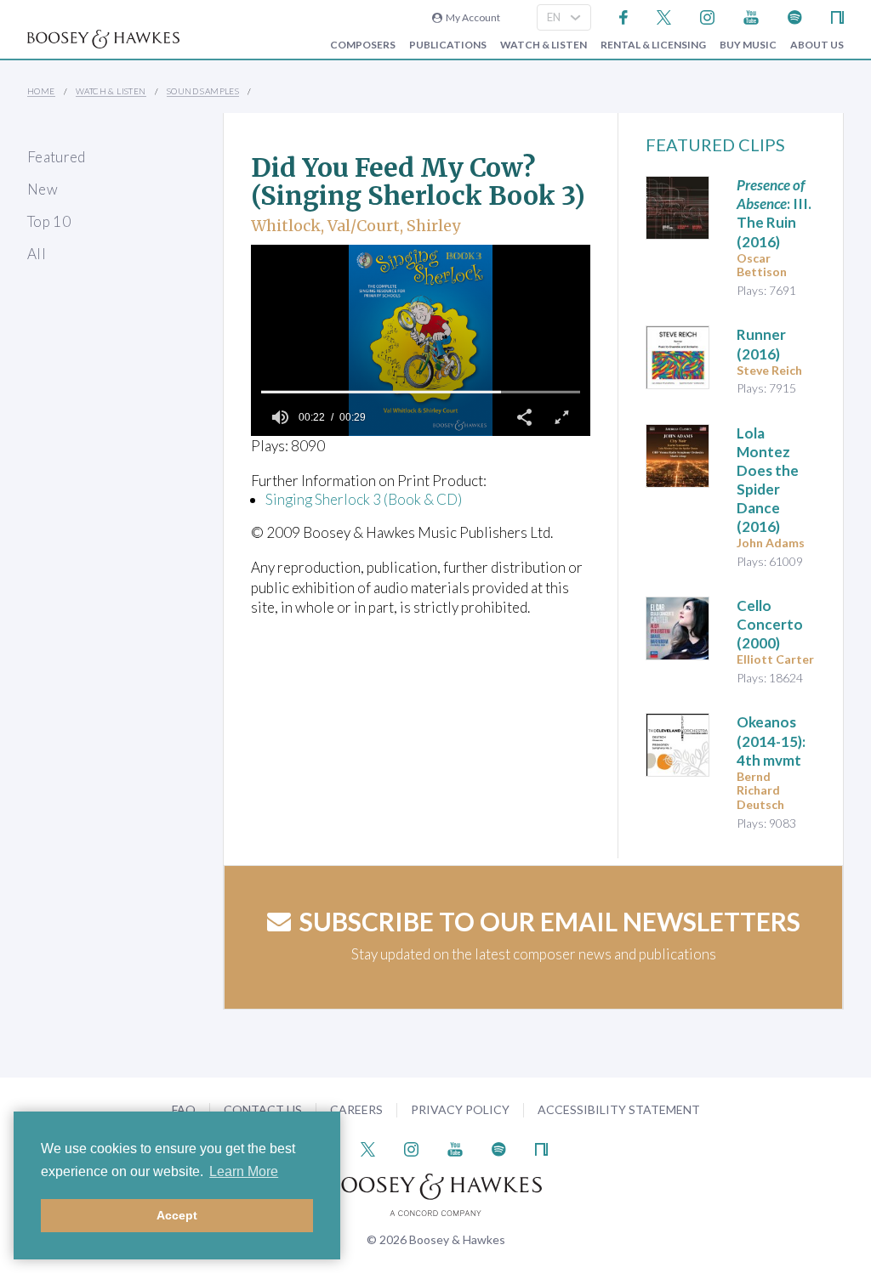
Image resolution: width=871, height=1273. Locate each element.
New (42, 189)
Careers (356, 1109)
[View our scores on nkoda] (837, 16)
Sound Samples (203, 91)
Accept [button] (177, 1215)
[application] (420, 340)
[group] (280, 417)
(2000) (770, 624)
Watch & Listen (543, 45)
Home (41, 91)
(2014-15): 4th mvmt (771, 740)
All (36, 254)
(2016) (761, 343)
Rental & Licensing (653, 45)
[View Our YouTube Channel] (751, 16)
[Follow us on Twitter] (664, 16)
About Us (817, 45)
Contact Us (263, 1109)
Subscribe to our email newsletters (549, 921)
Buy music (748, 45)
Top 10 (49, 221)
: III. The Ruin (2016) (774, 213)
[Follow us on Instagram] (707, 16)
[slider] (420, 392)
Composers (363, 45)
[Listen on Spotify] (795, 16)
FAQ (184, 1109)
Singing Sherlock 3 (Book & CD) (363, 499)
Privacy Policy (460, 1109)
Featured (56, 157)
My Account (471, 17)
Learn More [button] (243, 1171)
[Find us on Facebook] (624, 16)
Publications (448, 45)
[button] (524, 417)
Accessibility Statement (619, 1109)
